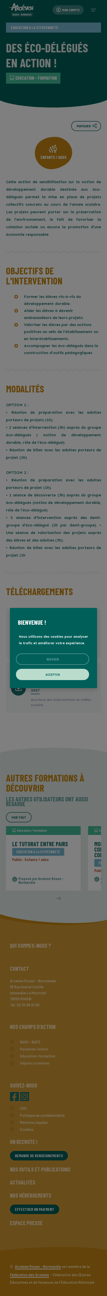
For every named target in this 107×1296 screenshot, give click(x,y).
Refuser (53, 659)
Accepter (53, 674)
